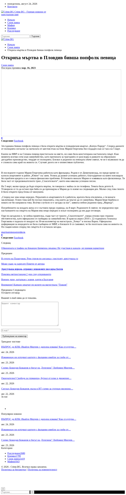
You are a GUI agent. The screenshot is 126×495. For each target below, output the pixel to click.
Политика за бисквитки (13, 469)
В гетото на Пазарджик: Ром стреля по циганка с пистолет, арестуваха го (39, 258)
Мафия (11, 25)
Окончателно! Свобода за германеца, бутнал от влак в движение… (36, 378)
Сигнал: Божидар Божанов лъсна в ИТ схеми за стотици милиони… (37, 388)
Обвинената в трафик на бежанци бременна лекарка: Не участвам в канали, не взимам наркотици (52, 248)
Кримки (11, 28)
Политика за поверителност (42, 469)
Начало (11, 19)
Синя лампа (13, 22)
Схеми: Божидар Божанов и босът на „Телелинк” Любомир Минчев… (38, 367)
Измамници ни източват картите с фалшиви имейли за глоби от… (36, 357)
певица (12, 232)
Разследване (13, 31)
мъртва (5, 232)
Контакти (12, 6)
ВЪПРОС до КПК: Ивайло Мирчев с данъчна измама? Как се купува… (38, 347)
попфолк (20, 232)
